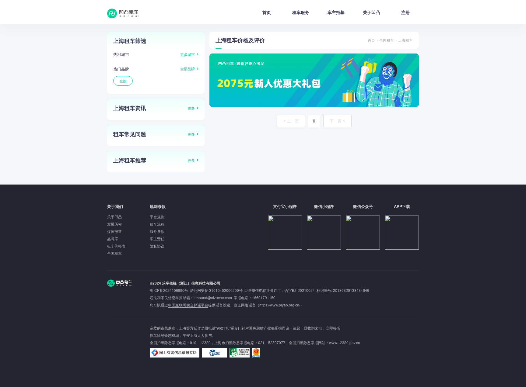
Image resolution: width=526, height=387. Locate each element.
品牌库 (112, 238)
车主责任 (157, 238)
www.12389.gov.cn (344, 342)
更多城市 (187, 54)
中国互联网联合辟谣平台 (188, 304)
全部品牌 (187, 68)
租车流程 (157, 223)
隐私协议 (157, 245)
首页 (266, 12)
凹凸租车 (123, 13)
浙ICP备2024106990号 (170, 290)
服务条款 (157, 231)
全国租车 (386, 40)
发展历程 (114, 223)
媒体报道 (114, 231)
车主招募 (336, 12)
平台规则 (157, 216)
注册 (405, 12)
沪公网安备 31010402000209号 (216, 290)
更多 (191, 107)
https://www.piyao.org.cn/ (279, 304)
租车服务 (300, 12)
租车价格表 (116, 245)
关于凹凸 (371, 12)
